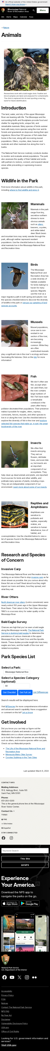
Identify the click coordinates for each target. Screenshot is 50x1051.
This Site (25, 858)
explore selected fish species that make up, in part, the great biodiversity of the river (24, 423)
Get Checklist (9, 692)
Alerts (8, 17)
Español (7, 828)
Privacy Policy (7, 995)
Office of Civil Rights (10, 1031)
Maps (15, 17)
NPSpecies (10, 706)
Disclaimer (5, 1019)
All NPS (25, 865)
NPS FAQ (5, 1011)
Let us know (27, 712)
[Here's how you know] (25, 3)
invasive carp (37, 577)
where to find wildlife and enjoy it (24, 190)
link (35, 357)
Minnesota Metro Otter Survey (19, 754)
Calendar (23, 17)
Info (2, 17)
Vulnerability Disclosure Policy (14, 1023)
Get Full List (25, 692)
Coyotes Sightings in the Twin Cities (21, 757)
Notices (4, 1003)
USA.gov (5, 1027)
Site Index (7, 823)
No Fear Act (6, 1015)
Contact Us (7, 811)
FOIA (3, 999)
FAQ (5, 819)
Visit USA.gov (8, 1045)
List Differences (40, 692)
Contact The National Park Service (16, 1007)
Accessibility (6, 991)
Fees (31, 17)
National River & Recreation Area (18, 10)
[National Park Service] (3, 10)
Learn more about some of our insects (30, 487)
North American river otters (13, 602)
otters (40, 224)
